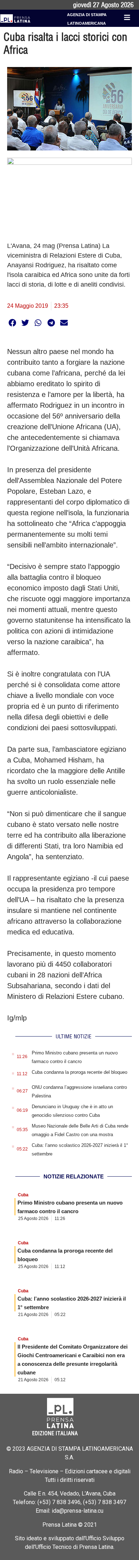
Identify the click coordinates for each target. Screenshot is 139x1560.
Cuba (23, 1194)
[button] (12, 322)
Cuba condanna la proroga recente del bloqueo (79, 1072)
